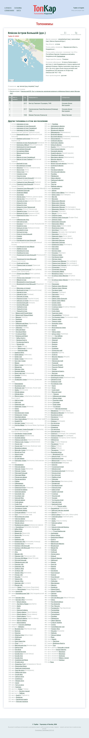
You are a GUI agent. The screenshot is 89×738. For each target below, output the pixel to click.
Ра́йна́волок (55, 176)
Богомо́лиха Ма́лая (23, 151)
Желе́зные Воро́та (59, 643)
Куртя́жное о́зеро (57, 257)
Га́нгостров (20, 170)
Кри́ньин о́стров (22, 228)
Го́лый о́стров (21, 176)
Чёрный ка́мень (22, 618)
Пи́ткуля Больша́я (20, 560)
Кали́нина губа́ (19, 539)
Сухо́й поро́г (56, 390)
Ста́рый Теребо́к (56, 622)
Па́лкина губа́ (19, 556)
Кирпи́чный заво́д (22, 699)
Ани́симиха (54, 533)
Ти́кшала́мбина (57, 315)
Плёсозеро (55, 294)
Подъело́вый (55, 614)
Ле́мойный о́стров (23, 251)
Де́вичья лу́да (19, 635)
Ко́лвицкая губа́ (20, 541)
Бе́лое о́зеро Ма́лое (58, 192)
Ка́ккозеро (55, 234)
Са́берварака (19, 483)
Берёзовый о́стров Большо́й (26, 147)
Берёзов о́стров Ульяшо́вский (27, 143)
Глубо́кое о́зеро (57, 215)
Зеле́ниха (62, 656)
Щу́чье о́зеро (56, 334)
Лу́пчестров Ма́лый (23, 273)
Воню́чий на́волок (56, 134)
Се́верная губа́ (19, 566)
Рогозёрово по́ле (56, 384)
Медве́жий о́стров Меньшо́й (26, 284)
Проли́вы (54, 174)
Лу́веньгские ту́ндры (22, 442)
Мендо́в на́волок (56, 159)
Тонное (53, 624)
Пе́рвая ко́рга (19, 681)
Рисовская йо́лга (20, 479)
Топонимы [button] (18, 8)
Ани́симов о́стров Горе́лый (25, 130)
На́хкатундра (19, 454)
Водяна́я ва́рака (20, 371)
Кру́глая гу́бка (20, 597)
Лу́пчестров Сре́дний (24, 278)
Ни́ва (52, 442)
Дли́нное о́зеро (57, 219)
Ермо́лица (19, 319)
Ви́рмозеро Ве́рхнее (58, 207)
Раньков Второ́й (57, 365)
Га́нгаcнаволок (55, 138)
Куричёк (19, 238)
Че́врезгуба (18, 579)
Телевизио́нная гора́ (21, 506)
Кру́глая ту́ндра (20, 423)
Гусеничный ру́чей (58, 467)
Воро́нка (17, 631)
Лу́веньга (54, 433)
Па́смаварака (19, 465)
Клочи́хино (54, 570)
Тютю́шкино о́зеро (58, 317)
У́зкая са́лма (57, 404)
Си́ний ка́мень (21, 616)
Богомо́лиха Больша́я (24, 149)
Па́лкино (56, 394)
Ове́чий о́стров (22, 292)
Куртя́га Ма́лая (19, 425)
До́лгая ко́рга (21, 197)
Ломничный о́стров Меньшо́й (26, 259)
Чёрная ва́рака (19, 521)
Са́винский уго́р (20, 485)
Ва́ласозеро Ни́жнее (58, 203)
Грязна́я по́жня (56, 338)
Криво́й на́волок (56, 153)
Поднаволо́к (55, 608)
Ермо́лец (19, 209)
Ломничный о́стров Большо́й (26, 255)
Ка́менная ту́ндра (20, 406)
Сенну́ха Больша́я (22, 303)
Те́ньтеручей (56, 496)
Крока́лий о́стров (22, 230)
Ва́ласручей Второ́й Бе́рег (24, 313)
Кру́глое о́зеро (56, 251)
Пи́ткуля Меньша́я (57, 597)
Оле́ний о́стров (22, 294)
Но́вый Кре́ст (55, 589)
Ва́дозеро (55, 199)
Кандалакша (61, 56)
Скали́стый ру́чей (57, 492)
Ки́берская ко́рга (20, 672)
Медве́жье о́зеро (57, 273)
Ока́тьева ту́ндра (20, 460)
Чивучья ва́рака (20, 519)
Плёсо (53, 600)
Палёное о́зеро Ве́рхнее (59, 286)
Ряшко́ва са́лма (58, 400)
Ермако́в (55, 342)
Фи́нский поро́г (57, 392)
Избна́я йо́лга (19, 394)
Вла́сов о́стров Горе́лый (24, 159)
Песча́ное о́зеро (57, 290)
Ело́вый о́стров (22, 203)
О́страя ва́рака (19, 458)
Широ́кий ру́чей (57, 504)
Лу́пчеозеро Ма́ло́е (58, 271)
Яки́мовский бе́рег (22, 336)
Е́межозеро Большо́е (59, 222)
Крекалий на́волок (57, 151)
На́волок (53, 585)
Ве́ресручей (21, 348)
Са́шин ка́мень (21, 612)
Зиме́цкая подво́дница (22, 668)
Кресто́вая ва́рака (21, 419)
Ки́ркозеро (55, 238)
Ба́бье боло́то (20, 338)
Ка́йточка (18, 402)
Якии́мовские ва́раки (22, 525)
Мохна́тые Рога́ (20, 452)
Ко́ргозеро (55, 246)
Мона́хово (54, 161)
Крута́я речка (55, 423)
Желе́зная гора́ (19, 388)
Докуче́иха (20, 195)
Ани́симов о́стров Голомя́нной (27, 128)
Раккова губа (19, 564)
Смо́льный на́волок (57, 180)
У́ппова (54, 369)
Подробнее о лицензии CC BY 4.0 (44, 730)
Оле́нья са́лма (57, 398)
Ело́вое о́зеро (56, 226)
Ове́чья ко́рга (19, 676)
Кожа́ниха (55, 348)
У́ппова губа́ (19, 575)
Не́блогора (18, 456)
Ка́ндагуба (19, 591)
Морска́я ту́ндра (20, 450)
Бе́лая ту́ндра (19, 359)
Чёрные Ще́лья (56, 635)
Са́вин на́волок (56, 178)
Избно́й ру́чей (56, 469)
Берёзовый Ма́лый (57, 537)
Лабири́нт (21, 627)
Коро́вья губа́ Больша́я (22, 546)
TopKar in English (78, 8)
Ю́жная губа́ (18, 585)
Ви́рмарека (54, 411)
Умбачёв (54, 633)
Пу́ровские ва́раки (21, 477)
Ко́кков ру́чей (56, 473)
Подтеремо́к (55, 612)
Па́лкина (53, 593)
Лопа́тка (54, 354)
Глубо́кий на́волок (56, 141)
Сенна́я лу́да (19, 654)
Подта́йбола (58, 336)
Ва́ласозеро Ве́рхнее (58, 201)
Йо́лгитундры (19, 396)
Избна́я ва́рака (19, 392)
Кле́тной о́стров (22, 222)
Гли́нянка (17, 537)
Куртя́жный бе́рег (21, 325)
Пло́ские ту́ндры (20, 471)
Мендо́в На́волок (57, 357)
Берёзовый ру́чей (57, 458)
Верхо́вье (62, 651)
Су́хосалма (55, 309)
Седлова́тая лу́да (20, 651)
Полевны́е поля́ (56, 381)
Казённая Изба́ (22, 350)
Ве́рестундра (19, 365)
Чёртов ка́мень (22, 620)
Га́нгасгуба (18, 535)
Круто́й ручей (56, 475)
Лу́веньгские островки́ (24, 265)
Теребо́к (53, 182)
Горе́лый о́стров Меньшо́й (25, 182)
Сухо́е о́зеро (56, 311)
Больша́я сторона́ (63, 647)
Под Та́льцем (55, 606)
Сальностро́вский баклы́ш (60, 527)
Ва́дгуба (54, 197)
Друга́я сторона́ (24, 691)
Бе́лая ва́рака (19, 354)
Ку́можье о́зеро (57, 255)
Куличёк (19, 236)
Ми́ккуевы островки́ (23, 288)
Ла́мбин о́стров (22, 249)
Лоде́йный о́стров (23, 253)
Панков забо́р (61, 506)
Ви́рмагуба (18, 533)
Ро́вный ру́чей (56, 487)
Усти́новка (56, 406)
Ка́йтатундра (19, 400)
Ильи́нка (54, 344)
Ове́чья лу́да (19, 647)
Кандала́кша (20, 527)
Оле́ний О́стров (56, 379)
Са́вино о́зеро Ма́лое (58, 300)
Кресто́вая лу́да (20, 641)
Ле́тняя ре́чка (55, 429)
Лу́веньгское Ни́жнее (59, 263)
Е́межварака (19, 384)
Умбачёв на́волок (56, 186)
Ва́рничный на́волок (57, 128)
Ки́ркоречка (55, 419)
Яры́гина (54, 373)
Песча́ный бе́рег (21, 332)
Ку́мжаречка (55, 425)
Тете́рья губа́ (19, 570)
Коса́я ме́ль (19, 674)
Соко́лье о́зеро (56, 305)
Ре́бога (53, 446)
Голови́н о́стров (22, 174)
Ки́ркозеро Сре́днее (58, 242)
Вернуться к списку (65, 34)
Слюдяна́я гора (19, 494)
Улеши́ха (17, 577)
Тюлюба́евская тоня (57, 627)
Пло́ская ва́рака (20, 467)
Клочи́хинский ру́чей (58, 471)
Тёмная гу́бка (19, 573)
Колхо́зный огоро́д (57, 377)
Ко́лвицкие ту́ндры (21, 415)
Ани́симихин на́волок (58, 126)
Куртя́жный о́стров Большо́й (26, 240)
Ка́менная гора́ (19, 404)
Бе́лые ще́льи (56, 514)
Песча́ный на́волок (57, 170)
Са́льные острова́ (22, 300)
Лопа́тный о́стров (23, 263)
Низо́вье (61, 660)
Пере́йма (55, 124)
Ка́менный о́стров (23, 215)
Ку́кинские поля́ (57, 350)
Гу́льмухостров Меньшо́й (25, 188)
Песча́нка (18, 649)
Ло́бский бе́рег (20, 330)
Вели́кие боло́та (21, 340)
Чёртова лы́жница (61, 408)
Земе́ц (54, 519)
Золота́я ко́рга (19, 670)
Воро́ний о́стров (22, 163)
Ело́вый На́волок (56, 558)
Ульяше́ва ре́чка (56, 452)
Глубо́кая (54, 550)
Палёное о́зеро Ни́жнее (59, 288)
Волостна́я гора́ (20, 373)
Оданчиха (55, 359)
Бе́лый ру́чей (56, 456)
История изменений (76, 34)
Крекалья (20, 224)
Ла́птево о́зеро (57, 259)
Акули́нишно (56, 188)
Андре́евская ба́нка (21, 660)
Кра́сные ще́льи (57, 523)
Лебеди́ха (19, 327)
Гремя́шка (18, 377)
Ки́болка (17, 639)
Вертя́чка (56, 641)
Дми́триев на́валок (57, 143)
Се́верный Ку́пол (20, 487)
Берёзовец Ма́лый (23, 145)
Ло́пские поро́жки (22, 701)
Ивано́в (53, 566)
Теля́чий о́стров (22, 307)
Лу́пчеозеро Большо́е (59, 269)
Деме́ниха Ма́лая (22, 192)
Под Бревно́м (55, 604)
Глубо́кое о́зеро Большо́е (60, 217)
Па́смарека (54, 444)
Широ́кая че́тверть (58, 371)
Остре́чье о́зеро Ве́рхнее (60, 276)
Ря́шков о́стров (22, 298)
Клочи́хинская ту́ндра (22, 413)
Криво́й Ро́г (18, 421)
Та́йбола (21, 693)
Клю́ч (18, 608)
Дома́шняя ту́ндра (21, 379)
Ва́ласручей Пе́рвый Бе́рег (24, 315)
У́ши (16, 514)
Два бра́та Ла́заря (22, 604)
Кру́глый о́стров (22, 232)
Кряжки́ (53, 575)
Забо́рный (54, 560)
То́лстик (53, 184)
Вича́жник (19, 697)
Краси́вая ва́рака (20, 417)
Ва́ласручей (18, 531)
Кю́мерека (54, 427)
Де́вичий (55, 340)
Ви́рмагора (18, 367)
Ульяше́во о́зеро (57, 323)
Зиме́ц (17, 390)
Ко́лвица (54, 421)
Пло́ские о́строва (22, 296)
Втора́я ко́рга (19, 662)
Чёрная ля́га (20, 344)
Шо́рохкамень (21, 622)
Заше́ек (53, 147)
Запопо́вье (55, 230)
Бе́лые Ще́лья (55, 535)
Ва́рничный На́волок (57, 543)
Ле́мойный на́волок (57, 155)
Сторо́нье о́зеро (57, 307)
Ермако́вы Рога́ (20, 664)
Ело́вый (53, 556)
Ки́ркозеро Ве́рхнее (58, 240)
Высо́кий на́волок (56, 136)
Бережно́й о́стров (23, 134)
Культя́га (55, 352)
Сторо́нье (55, 494)
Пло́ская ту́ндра (20, 469)
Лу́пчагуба (18, 550)
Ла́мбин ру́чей (56, 477)
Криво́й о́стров (22, 226)
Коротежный (55, 573)
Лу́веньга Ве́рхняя (57, 435)
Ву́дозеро (55, 211)
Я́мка (52, 637)
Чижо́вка (18, 687)
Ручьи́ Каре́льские (59, 531)
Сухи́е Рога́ (18, 504)
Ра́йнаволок (55, 618)
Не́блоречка (55, 440)
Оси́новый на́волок (57, 165)
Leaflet (32, 81)
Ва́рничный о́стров (23, 153)
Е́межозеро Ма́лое (58, 224)
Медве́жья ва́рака (21, 448)
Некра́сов (54, 587)
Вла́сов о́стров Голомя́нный (26, 157)
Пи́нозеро (55, 292)
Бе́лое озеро (56, 195)
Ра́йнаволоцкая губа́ (21, 562)
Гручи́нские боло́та (22, 342)
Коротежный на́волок (58, 149)
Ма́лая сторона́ (64, 658)
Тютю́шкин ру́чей (57, 500)
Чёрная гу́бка (19, 581)
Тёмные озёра (56, 319)
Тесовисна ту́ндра (21, 508)
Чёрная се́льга (19, 523)
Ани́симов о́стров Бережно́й (26, 126)
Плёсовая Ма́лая (20, 475)
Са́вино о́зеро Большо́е (59, 298)
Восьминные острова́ (24, 165)
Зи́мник (53, 562)
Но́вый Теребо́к (56, 591)
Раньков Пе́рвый (57, 367)
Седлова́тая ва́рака (21, 489)
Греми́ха (17, 375)
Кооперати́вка (19, 543)
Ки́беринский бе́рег (22, 323)
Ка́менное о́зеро (57, 236)
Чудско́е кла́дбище (24, 624)
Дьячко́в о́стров (22, 201)
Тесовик (54, 498)
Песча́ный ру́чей (57, 485)
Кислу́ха (54, 346)
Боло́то (18, 695)
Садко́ (17, 683)
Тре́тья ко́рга (19, 685)
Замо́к (19, 606)
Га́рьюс (54, 213)
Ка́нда (17, 408)
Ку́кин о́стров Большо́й (24, 234)
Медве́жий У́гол (58, 454)
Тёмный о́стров (22, 309)
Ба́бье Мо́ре (19, 529)
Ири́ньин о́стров (22, 213)
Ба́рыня (54, 512)
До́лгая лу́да (21, 199)
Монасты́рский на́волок (59, 163)
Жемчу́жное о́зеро (58, 228)
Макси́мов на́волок (57, 157)
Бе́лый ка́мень (21, 602)
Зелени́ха (19, 321)
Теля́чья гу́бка (19, 568)
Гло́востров (20, 172)
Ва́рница (18, 317)
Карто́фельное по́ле (57, 375)
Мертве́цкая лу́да (20, 645)
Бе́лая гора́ (18, 357)
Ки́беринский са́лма (59, 396)
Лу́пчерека (54, 438)
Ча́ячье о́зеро (56, 332)
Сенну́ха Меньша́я (22, 305)
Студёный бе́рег (21, 334)
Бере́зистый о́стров (23, 138)
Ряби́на (17, 481)
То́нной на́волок (61, 649)
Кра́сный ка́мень (22, 610)
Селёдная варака (20, 492)
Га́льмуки (20, 168)
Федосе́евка (21, 589)
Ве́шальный (55, 546)
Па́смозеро (55, 284)
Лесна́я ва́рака (19, 435)
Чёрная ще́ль (56, 529)
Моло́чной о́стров (22, 290)
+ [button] (10, 41)
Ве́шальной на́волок (57, 130)
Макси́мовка (56, 481)
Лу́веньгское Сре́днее (59, 265)
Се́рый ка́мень (21, 614)
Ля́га (16, 552)
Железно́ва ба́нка (21, 666)
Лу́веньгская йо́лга (21, 440)
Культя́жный (55, 577)
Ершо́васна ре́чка (56, 415)
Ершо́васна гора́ (20, 386)
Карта (19, 10)
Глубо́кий (54, 552)
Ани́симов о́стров (22, 124)
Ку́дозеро (55, 253)
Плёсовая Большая (21, 473)
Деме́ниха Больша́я (23, 190)
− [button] (10, 43)
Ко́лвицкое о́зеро (57, 244)
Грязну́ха (17, 633)
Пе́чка (53, 168)
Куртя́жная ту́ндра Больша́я (24, 429)
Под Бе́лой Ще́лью (57, 602)
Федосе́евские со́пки (22, 516)
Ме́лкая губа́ (19, 554)
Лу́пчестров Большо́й (24, 269)
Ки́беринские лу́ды (23, 219)
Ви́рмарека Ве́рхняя (57, 413)
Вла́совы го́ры (19, 369)
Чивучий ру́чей (56, 502)
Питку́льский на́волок (58, 172)
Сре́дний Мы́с (19, 498)
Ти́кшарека (54, 450)
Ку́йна (20, 689)
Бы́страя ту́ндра (20, 361)
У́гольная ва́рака (20, 512)
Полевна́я (55, 363)
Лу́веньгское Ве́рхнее (59, 261)
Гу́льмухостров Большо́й (25, 184)
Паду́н (19, 346)
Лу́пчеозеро (56, 267)
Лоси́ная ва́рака (20, 438)
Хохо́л (54, 330)
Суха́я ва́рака (19, 502)
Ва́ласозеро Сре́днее (58, 205)
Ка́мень (53, 568)
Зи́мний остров (22, 211)
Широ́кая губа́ (19, 583)
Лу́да (16, 643)
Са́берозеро (55, 296)
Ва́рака (17, 363)
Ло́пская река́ (55, 431)
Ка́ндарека (54, 417)
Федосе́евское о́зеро (59, 327)
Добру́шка (18, 637)
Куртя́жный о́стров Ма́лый (25, 246)
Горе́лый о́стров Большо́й (25, 178)
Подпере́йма (55, 610)
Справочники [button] (9, 10)
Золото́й (53, 564)
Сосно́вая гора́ (19, 496)
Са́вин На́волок (56, 620)
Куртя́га (53, 579)
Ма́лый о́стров (21, 280)
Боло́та (53, 539)
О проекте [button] (8, 8)
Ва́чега (19, 155)
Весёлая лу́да (19, 629)
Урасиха (54, 325)
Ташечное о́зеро (57, 313)
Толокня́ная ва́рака (21, 510)
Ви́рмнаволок (55, 132)
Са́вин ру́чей (56, 489)
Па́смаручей (56, 483)
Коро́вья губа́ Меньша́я (22, 548)
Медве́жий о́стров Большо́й (26, 282)
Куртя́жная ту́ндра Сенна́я (23, 433)
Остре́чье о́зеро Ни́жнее (60, 280)
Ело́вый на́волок (56, 145)
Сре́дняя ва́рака (20, 500)
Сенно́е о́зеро (56, 303)
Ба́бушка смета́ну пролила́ (60, 510)
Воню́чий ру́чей (57, 462)
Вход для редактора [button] (78, 10)
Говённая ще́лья (57, 516)
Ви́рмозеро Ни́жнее (58, 209)
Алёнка (54, 190)
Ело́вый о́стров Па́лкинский (26, 207)
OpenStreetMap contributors (39, 81)
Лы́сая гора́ (18, 444)
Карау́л (17, 411)
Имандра (55, 232)
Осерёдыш (18, 678)
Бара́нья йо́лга (19, 352)
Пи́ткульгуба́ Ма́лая (21, 558)
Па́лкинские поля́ (57, 361)
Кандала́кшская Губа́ (22, 593)
